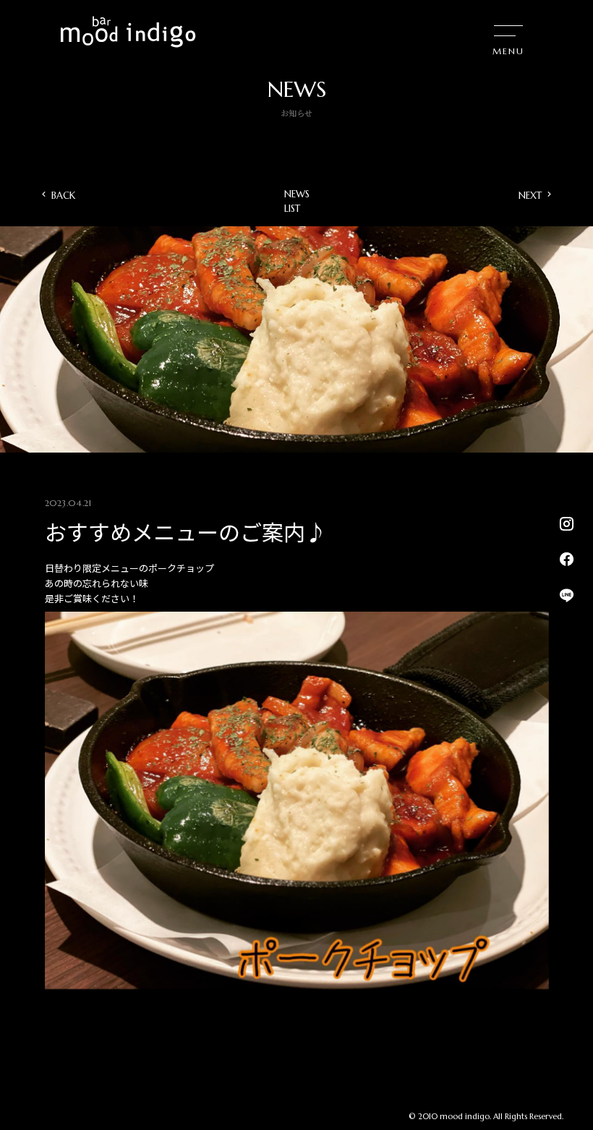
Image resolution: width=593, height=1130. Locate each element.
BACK (63, 195)
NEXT (530, 195)
